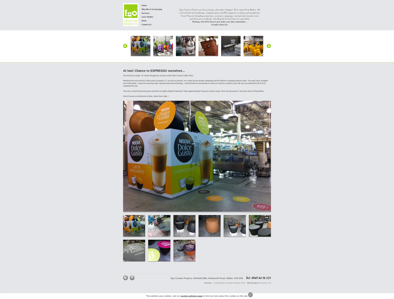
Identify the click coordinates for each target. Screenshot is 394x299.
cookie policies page (192, 296)
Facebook (132, 278)
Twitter (125, 278)
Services (145, 13)
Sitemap (207, 283)
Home (144, 5)
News (144, 21)
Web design (252, 283)
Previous (125, 46)
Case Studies (147, 17)
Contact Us (146, 25)
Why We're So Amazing (152, 9)
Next (269, 46)
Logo (131, 14)
